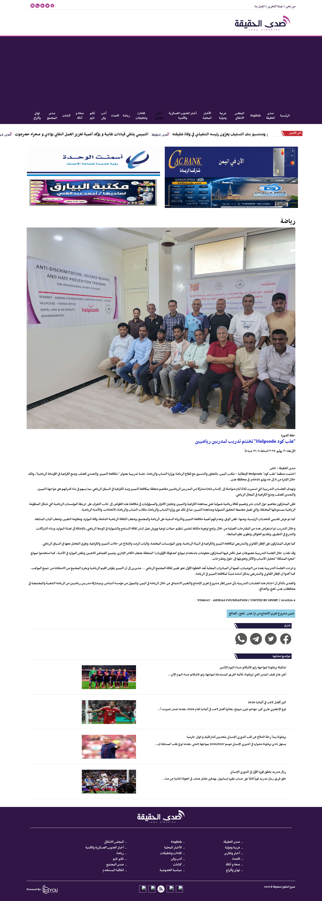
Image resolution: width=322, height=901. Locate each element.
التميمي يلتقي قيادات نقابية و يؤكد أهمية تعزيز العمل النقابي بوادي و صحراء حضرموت (120, 134)
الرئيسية (285, 115)
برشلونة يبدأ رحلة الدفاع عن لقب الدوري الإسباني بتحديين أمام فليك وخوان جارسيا (236, 737)
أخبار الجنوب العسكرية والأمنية (183, 116)
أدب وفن (103, 116)
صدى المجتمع (52, 116)
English (255, 115)
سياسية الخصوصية (171, 870)
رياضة (126, 115)
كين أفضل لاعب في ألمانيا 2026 (267, 702)
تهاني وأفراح (37, 116)
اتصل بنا (259, 6)
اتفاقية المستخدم (113, 870)
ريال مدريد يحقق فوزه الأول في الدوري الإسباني (258, 772)
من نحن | (289, 6)
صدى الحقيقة (270, 116)
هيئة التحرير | (273, 6)
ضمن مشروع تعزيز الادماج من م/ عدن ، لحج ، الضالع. (261, 613)
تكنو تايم (92, 116)
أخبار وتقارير (158, 116)
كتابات (66, 115)
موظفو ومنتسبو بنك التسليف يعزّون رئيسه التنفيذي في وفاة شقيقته (263, 134)
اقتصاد (115, 115)
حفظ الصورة (288, 435)
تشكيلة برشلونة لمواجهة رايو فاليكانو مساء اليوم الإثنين (253, 667)
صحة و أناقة (80, 116)
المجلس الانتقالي (239, 116)
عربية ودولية (223, 116)
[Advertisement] (161, 72)
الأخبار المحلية (207, 116)
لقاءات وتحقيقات (141, 116)
